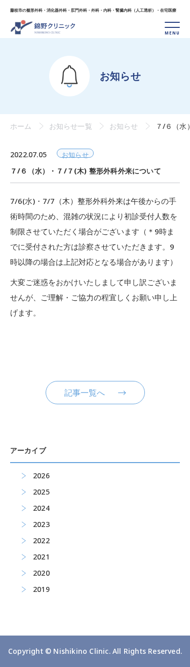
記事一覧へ (84, 392)
